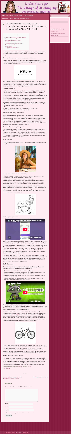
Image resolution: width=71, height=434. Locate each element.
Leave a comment (6, 368)
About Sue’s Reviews (24, 18)
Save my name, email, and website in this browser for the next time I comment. (22, 413)
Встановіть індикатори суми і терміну (13, 40)
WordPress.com (25, 432)
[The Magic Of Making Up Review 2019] (29, 7)
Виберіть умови (8, 46)
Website (7, 410)
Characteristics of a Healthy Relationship (10, 18)
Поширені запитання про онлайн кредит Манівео (15, 37)
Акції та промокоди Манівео (11, 44)
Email (6, 406)
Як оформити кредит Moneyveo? (12, 47)
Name (6, 403)
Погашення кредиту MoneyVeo (11, 38)
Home (3, 15)
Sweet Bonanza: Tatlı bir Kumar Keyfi (40, 377)
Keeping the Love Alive (28, 15)
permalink (29, 366)
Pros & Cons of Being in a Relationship (14, 15)
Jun (3, 23)
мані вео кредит (15, 314)
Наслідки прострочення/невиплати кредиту (14, 43)
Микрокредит (20, 366)
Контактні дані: (8, 41)
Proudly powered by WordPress (10, 432)
